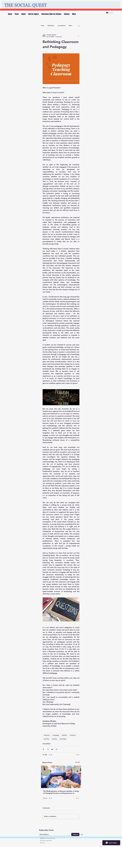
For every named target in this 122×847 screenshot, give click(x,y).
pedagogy (56, 735)
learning (54, 739)
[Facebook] (82, 835)
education (47, 735)
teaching (46, 739)
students (64, 735)
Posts (42, 25)
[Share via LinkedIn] (52, 749)
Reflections (51, 25)
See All (77, 762)
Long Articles (61, 25)
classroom (73, 735)
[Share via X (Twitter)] (48, 749)
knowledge (63, 739)
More (70, 25)
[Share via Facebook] (43, 749)
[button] (79, 25)
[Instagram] (79, 835)
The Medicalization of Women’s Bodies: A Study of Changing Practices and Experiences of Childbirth (61, 792)
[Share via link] (56, 749)
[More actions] (78, 36)
